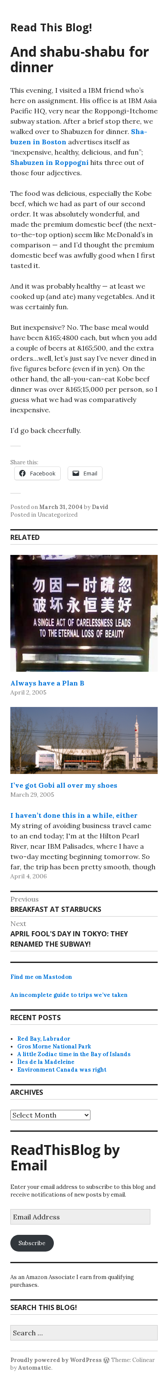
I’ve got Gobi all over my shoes (63, 785)
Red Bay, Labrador (43, 1038)
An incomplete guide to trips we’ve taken (69, 995)
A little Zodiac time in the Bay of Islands (74, 1054)
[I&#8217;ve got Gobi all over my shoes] (84, 740)
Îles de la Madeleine (46, 1062)
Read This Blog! (51, 27)
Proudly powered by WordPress (56, 1360)
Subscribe (32, 1243)
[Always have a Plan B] (84, 613)
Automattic (34, 1367)
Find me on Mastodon (41, 977)
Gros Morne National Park (54, 1046)
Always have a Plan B (47, 683)
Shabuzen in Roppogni (49, 162)
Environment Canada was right (61, 1069)
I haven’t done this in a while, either (73, 815)
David (100, 507)
